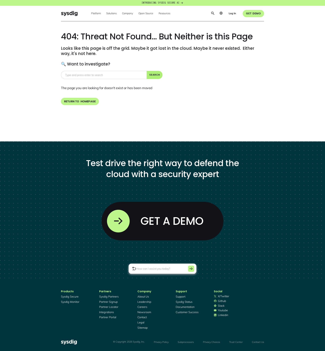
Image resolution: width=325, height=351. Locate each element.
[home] (69, 13)
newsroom (144, 312)
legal (140, 322)
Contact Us (258, 342)
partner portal (107, 317)
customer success (187, 312)
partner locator (108, 307)
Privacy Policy (161, 342)
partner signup (108, 301)
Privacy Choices (211, 342)
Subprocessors (186, 342)
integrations (106, 312)
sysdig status (184, 301)
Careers (142, 307)
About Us (143, 296)
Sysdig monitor (70, 301)
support (180, 296)
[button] (96, 13)
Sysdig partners (109, 296)
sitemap (142, 327)
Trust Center (236, 342)
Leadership (144, 301)
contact (142, 317)
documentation (185, 307)
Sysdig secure (70, 296)
